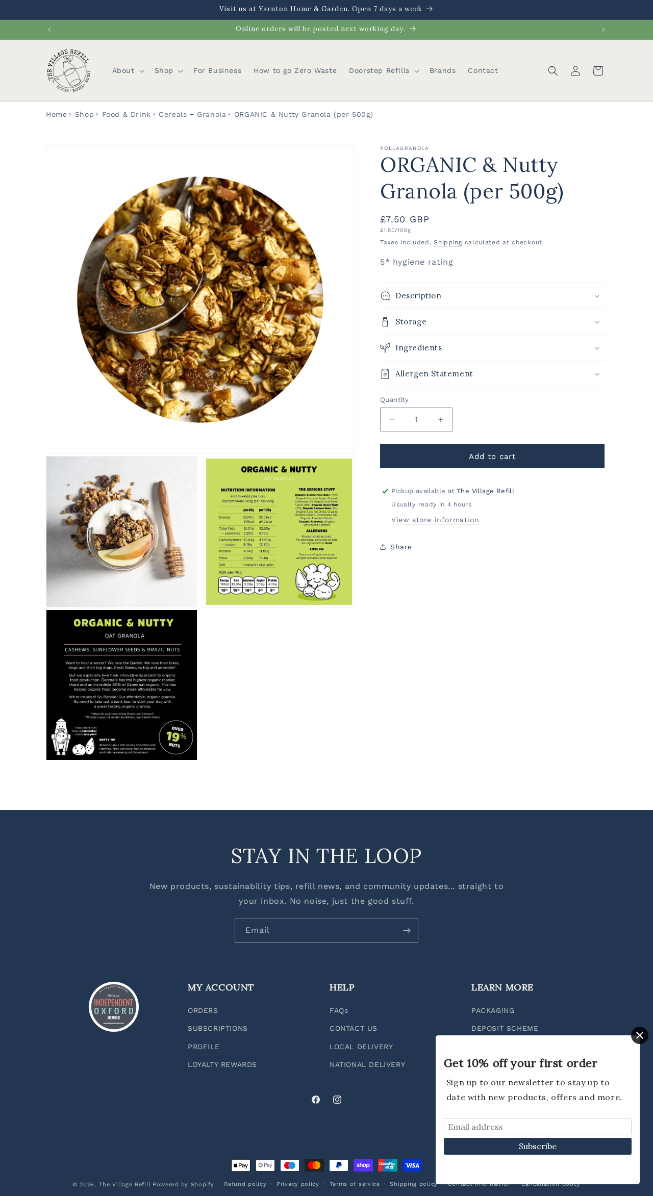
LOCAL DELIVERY (361, 1046)
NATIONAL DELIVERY (367, 1064)
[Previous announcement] (49, 29)
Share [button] (401, 546)
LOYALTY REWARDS (222, 1064)
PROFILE (203, 1046)
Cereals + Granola (192, 114)
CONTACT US (354, 1029)
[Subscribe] (406, 931)
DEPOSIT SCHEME (504, 1029)
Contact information (479, 1184)
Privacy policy (298, 1184)
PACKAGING (492, 1011)
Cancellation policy (551, 1184)
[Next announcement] (603, 29)
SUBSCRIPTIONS (218, 1029)
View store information (435, 520)
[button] (127, 70)
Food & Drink (126, 114)
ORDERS (203, 1011)
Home (56, 114)
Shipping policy (414, 1184)
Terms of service (355, 1184)
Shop (84, 114)
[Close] (639, 1035)
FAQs (339, 1011)
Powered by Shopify (183, 1184)
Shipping (448, 241)
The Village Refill (124, 1184)
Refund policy (245, 1184)
